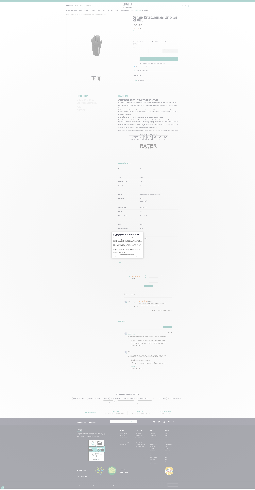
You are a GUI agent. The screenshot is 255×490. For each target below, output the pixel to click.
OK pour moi (138, 256)
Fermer (116, 256)
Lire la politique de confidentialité (119, 252)
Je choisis (127, 256)
